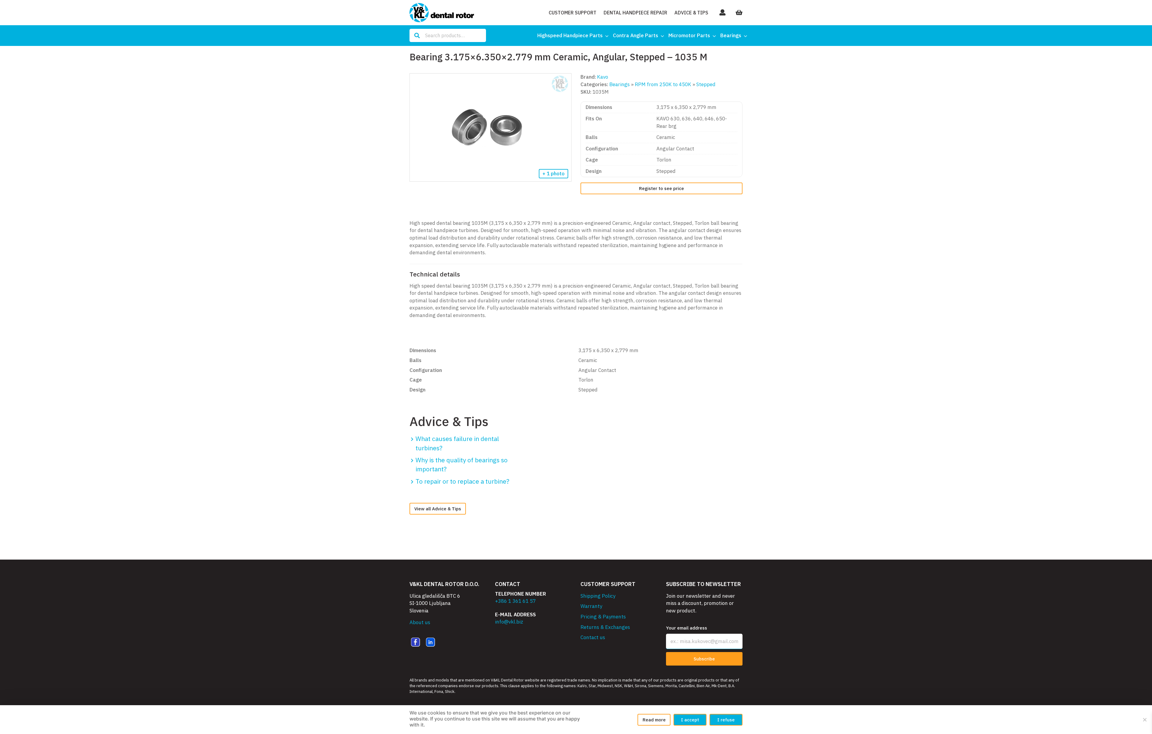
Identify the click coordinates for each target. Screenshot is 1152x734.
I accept (690, 720)
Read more (654, 720)
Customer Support (572, 13)
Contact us (592, 637)
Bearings (730, 35)
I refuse (726, 720)
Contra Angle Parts (635, 35)
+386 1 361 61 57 (515, 601)
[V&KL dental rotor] (442, 12)
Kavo (602, 77)
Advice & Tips (691, 13)
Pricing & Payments (603, 616)
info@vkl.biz (509, 621)
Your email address (686, 628)
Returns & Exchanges (605, 627)
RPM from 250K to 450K (663, 84)
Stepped (706, 84)
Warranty (591, 606)
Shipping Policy (597, 596)
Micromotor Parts (689, 35)
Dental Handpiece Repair (635, 13)
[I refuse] (1145, 720)
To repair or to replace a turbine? (462, 481)
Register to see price (661, 188)
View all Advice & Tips (437, 509)
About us (420, 622)
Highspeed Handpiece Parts (570, 35)
